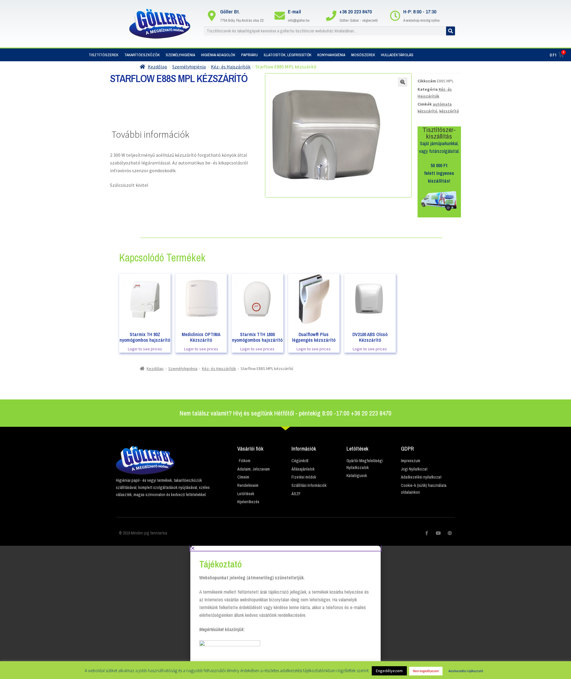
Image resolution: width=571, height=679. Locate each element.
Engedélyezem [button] (389, 670)
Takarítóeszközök (142, 54)
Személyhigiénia (180, 54)
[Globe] (450, 533)
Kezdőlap (157, 67)
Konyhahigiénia (331, 54)
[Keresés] (450, 30)
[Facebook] (426, 533)
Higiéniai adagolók (218, 54)
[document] (285, 612)
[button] (285, 548)
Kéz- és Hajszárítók (230, 67)
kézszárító (449, 111)
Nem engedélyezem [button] (426, 671)
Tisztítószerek (103, 54)
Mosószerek (363, 54)
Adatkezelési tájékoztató (465, 671)
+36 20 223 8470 (355, 11)
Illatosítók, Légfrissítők (287, 54)
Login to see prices (145, 349)
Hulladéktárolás (397, 54)
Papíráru (249, 54)
